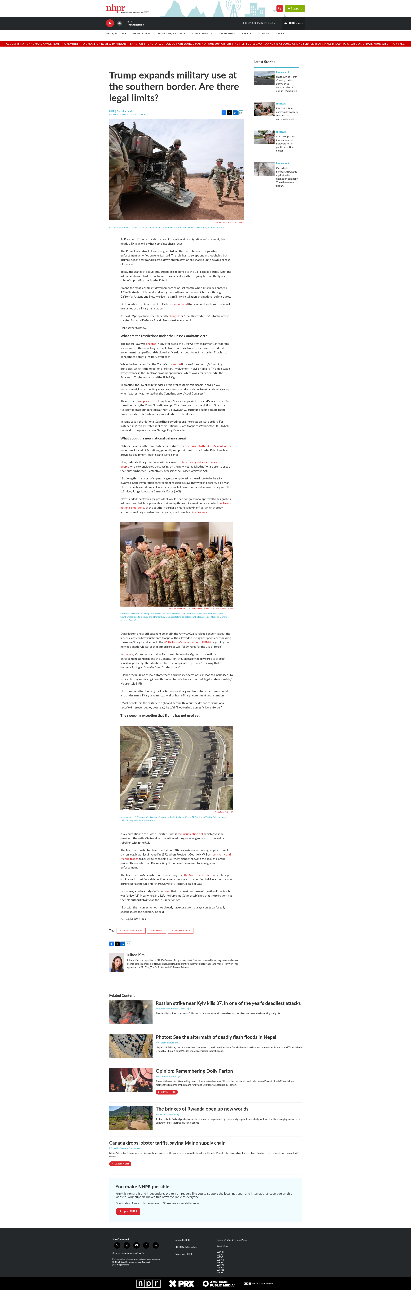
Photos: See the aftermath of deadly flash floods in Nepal (216, 1037)
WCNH (220, 1252)
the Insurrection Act (190, 834)
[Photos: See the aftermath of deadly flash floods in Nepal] (131, 1046)
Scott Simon (162, 1076)
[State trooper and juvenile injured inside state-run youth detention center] (264, 137)
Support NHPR (128, 1211)
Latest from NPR (180, 930)
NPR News (157, 930)
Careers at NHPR (183, 1254)
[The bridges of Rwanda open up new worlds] (131, 1118)
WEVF (220, 1257)
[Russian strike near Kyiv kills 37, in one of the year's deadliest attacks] (131, 1012)
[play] (110, 23)
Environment (282, 72)
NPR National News (131, 930)
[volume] (119, 23)
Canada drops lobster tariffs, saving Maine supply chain (167, 1142)
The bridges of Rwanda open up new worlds (202, 1108)
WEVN (220, 1265)
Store (280, 33)
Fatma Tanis (162, 1114)
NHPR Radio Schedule (186, 1247)
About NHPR (227, 33)
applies (144, 401)
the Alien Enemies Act (197, 875)
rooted (177, 364)
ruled (167, 891)
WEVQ (220, 1270)
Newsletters (142, 33)
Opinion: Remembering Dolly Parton (194, 1070)
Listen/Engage (202, 33)
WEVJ (220, 1262)
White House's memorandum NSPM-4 (187, 642)
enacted (151, 343)
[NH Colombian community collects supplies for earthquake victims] (264, 109)
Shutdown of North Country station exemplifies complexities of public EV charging (286, 83)
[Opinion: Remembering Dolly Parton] (131, 1080)
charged (174, 316)
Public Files (222, 1246)
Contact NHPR (182, 1240)
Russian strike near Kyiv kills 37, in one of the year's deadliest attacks (228, 1003)
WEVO (220, 1267)
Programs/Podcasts (171, 33)
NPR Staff (161, 1042)
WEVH (220, 1260)
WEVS (220, 1272)
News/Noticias (116, 33)
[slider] (124, 23)
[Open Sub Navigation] (128, 33)
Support (296, 8)
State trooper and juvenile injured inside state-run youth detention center (285, 143)
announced (181, 304)
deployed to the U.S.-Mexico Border (209, 446)
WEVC (220, 1254)
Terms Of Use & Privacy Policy (232, 1240)
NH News (281, 103)
